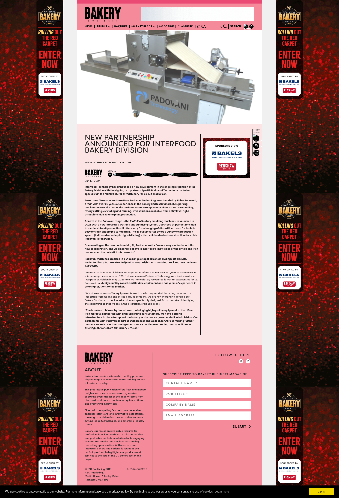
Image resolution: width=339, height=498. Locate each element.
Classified (185, 26)
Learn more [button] (222, 491)
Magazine (166, 26)
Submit (239, 426)
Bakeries (120, 26)
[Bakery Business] (103, 14)
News (89, 26)
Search (235, 26)
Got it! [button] (321, 491)
